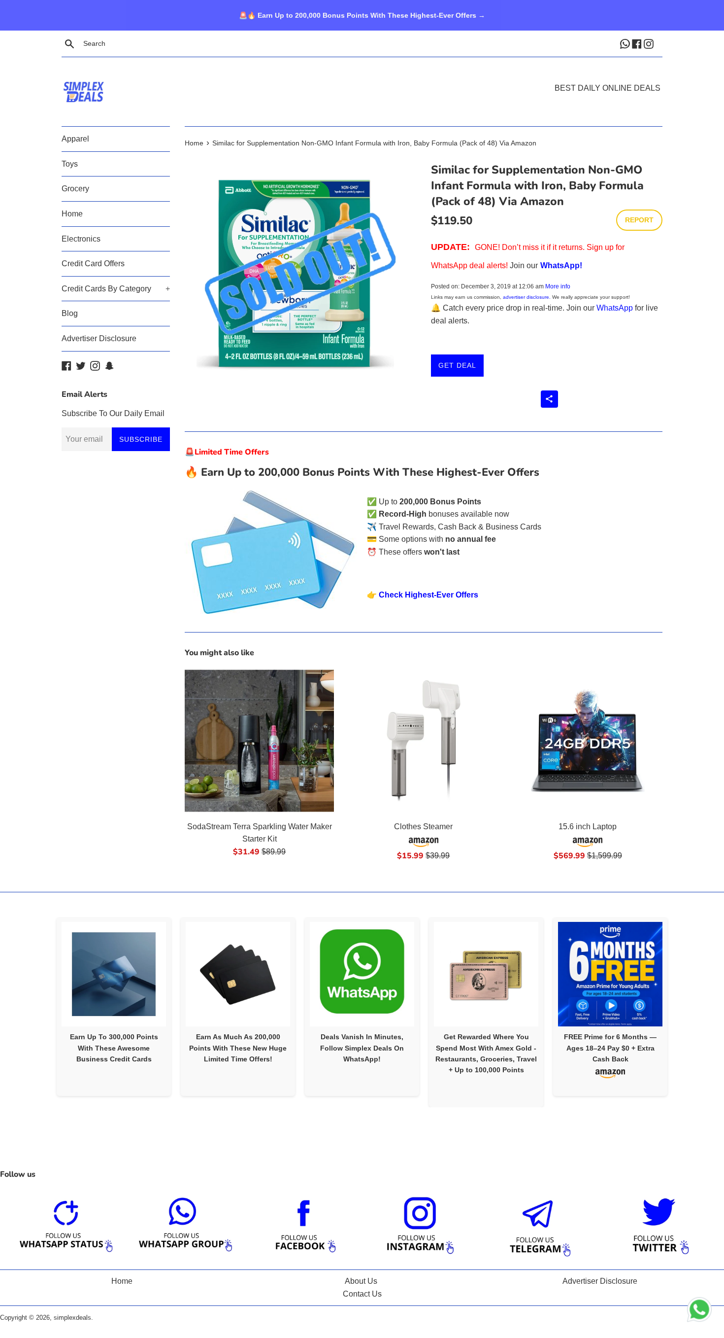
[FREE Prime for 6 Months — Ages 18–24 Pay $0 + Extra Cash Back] (610, 974)
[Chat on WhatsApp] (699, 1311)
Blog (70, 313)
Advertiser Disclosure (99, 338)
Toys (70, 164)
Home (72, 214)
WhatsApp (614, 308)
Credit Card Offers (93, 263)
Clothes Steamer (423, 826)
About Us (361, 1281)
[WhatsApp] (626, 43)
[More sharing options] (549, 399)
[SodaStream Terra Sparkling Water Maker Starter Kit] (259, 740)
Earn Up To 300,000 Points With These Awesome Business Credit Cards (114, 1048)
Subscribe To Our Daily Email (113, 413)
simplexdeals (72, 1317)
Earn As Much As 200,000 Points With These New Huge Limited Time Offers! (238, 1048)
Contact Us (362, 1294)
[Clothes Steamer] (423, 740)
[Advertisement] (362, 77)
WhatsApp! (561, 265)
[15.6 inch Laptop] (587, 740)
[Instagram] (650, 43)
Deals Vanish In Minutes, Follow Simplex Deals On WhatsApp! (362, 1048)
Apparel (75, 139)
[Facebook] (638, 43)
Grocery (75, 188)
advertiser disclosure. (527, 297)
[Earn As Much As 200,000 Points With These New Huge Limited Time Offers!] (238, 974)
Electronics (81, 239)
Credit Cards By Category (116, 288)
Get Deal (457, 365)
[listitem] (114, 1006)
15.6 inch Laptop (588, 826)
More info (557, 286)
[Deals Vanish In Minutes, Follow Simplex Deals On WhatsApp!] (362, 974)
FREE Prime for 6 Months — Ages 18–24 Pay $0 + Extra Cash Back (610, 1048)
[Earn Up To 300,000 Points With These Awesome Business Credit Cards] (114, 974)
